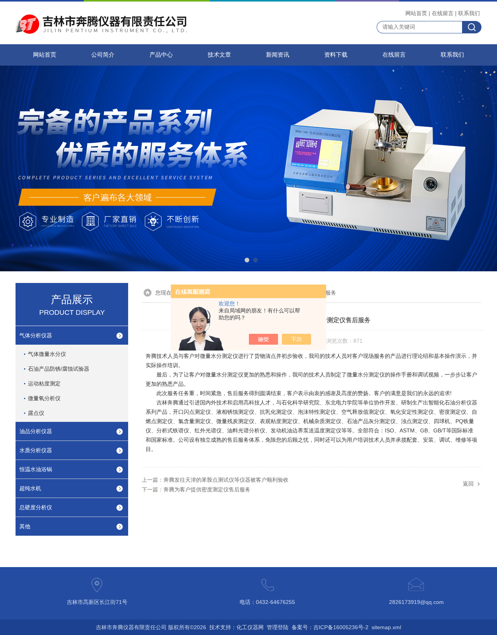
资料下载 (336, 55)
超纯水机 (30, 488)
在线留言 (443, 13)
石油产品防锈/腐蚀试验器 (58, 369)
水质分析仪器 (35, 450)
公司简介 (103, 55)
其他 (24, 526)
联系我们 (469, 13)
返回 (468, 484)
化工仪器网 (250, 627)
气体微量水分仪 (47, 354)
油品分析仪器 (35, 431)
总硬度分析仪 (35, 507)
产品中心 (161, 55)
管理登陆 (277, 627)
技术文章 (219, 55)
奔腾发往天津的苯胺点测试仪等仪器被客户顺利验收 (225, 480)
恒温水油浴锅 (35, 469)
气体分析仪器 (35, 335)
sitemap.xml (386, 627)
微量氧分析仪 (44, 398)
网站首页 (416, 13)
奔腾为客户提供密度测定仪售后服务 (206, 489)
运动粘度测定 (44, 383)
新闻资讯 (277, 55)
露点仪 (36, 413)
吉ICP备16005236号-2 (340, 627)
